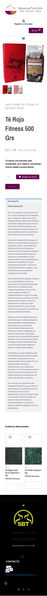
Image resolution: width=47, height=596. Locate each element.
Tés (23, 104)
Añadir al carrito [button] (12, 487)
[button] (23, 38)
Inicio (8, 104)
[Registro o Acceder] (23, 20)
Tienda (16, 104)
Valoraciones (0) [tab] (15, 206)
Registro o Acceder (23, 24)
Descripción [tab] (13, 201)
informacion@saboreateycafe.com (21, 575)
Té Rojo (30, 104)
